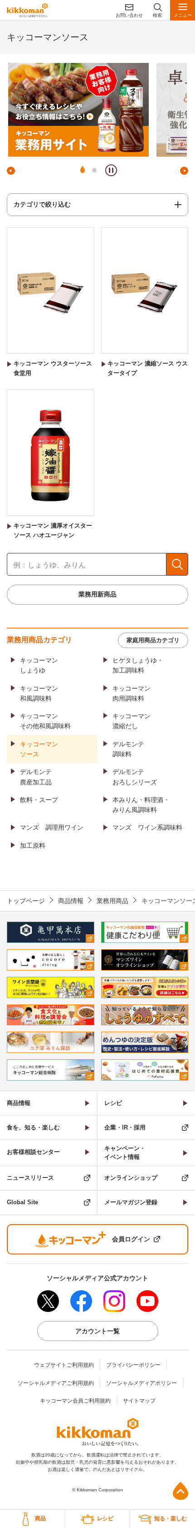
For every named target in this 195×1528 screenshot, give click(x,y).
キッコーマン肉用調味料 (131, 693)
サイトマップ (139, 1401)
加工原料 (32, 845)
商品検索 (177, 564)
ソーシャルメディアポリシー (141, 1383)
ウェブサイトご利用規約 (64, 1365)
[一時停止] (111, 170)
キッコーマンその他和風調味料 (45, 721)
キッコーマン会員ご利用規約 (75, 1401)
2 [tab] (94, 170)
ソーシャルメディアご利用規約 (56, 1383)
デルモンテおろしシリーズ (134, 776)
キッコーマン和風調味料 (39, 693)
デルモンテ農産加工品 (36, 776)
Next (184, 171)
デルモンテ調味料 (128, 749)
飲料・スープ (39, 799)
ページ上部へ (180, 1491)
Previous (11, 171)
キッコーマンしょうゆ (39, 665)
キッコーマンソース (39, 749)
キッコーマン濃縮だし (131, 721)
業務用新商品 (97, 594)
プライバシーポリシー (133, 1365)
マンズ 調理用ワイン (51, 827)
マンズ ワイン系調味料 (147, 827)
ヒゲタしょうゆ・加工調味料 (137, 665)
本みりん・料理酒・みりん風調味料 (141, 804)
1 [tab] (82, 170)
